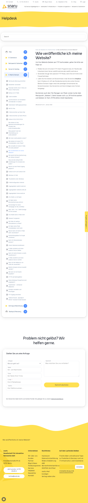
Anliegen (10, 361)
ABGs (70, 471)
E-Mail (10, 379)
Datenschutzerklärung (57, 399)
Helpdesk (42, 49)
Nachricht (48, 361)
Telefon (10, 385)
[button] (4, 499)
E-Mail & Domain (51, 49)
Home (37, 49)
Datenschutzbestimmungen (66, 472)
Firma (9, 373)
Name (9, 367)
